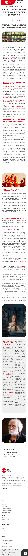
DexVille (4, 550)
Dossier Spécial (5, 519)
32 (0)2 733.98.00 (8, 546)
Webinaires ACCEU (6, 510)
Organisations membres (7, 491)
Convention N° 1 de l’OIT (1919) (14, 58)
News (3, 532)
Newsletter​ (4, 530)
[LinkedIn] (5, 554)
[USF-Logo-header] (8, 2)
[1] (6, 235)
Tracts (3, 521)
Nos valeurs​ (4, 499)
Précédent (11, 6)
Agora (3, 526)
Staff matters (5, 528)
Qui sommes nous (6, 493)
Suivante (17, 6)
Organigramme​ (5, 495)
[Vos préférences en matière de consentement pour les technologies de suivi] (25, 553)
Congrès (4, 517)
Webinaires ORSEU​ (6, 508)
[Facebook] (3, 554)
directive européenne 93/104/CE (13, 86)
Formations (4, 506)
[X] (8, 554)
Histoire (4, 501)
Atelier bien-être (6, 512)
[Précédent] (7, 6)
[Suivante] (20, 6)
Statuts (3, 497)
